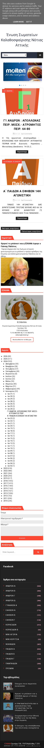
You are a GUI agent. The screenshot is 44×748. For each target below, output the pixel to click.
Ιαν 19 (10, 428)
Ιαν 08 (10, 453)
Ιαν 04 (10, 463)
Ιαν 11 (10, 446)
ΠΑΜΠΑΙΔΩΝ (11, 664)
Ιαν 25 (10, 406)
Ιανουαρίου (10, 391)
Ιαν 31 (10, 394)
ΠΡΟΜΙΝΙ (10, 668)
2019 (6, 478)
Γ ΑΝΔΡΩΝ (9, 91)
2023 (6, 468)
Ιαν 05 (10, 461)
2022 (6, 471)
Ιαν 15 (10, 438)
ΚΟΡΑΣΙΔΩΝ (11, 625)
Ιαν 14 (10, 441)
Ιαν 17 (10, 433)
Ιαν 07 (10, 456)
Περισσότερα (22, 152)
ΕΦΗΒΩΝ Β (10, 615)
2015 (6, 488)
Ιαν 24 (10, 409)
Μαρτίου (9, 386)
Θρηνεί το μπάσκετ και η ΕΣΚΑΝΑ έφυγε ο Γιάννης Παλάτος (26, 696)
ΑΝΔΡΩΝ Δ (10, 601)
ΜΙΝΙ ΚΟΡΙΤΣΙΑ (12, 639)
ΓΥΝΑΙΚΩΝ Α (11, 605)
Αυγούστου (10, 374)
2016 (6, 486)
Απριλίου (9, 384)
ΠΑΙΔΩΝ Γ (10, 659)
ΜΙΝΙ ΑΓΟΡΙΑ (11, 634)
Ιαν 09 (10, 451)
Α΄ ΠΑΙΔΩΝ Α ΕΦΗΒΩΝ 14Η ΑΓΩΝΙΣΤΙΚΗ (22, 416)
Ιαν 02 (10, 466)
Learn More (18, 22)
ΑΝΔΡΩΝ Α (11, 586)
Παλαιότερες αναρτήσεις (31, 231)
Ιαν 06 (10, 458)
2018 (6, 481)
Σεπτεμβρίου (11, 371)
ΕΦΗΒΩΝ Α (11, 610)
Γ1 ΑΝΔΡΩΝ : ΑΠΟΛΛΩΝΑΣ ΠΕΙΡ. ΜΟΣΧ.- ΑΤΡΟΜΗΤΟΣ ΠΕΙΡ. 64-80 (22, 125)
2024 (6, 361)
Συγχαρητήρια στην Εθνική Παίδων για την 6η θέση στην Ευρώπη (27, 718)
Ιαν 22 (10, 421)
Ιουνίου (9, 379)
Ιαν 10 (10, 448)
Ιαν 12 (10, 443)
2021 (6, 473)
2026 (6, 356)
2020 (6, 476)
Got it (29, 22)
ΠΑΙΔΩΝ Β (10, 654)
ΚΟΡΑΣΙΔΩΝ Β (12, 630)
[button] (19, 85)
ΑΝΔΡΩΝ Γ (10, 596)
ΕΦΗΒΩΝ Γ (10, 620)
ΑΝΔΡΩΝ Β (10, 591)
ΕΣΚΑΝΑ (7, 744)
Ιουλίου (9, 376)
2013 (6, 493)
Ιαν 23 (10, 418)
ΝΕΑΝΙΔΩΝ (10, 644)
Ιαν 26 (10, 404)
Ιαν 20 (10, 426)
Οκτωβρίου (10, 369)
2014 (6, 491)
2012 (6, 496)
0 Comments (27, 134)
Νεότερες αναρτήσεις (10, 228)
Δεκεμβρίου (10, 364)
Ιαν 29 (10, 399)
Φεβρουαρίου (11, 389)
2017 (6, 483)
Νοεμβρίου (10, 366)
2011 (6, 498)
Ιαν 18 (10, 431)
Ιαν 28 (10, 401)
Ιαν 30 (10, 396)
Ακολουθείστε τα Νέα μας (22, 340)
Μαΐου (8, 381)
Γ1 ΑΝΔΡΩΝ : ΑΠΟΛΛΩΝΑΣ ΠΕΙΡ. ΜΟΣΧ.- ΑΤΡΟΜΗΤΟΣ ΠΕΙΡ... (22, 412)
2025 (6, 359)
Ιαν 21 (10, 423)
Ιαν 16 (10, 436)
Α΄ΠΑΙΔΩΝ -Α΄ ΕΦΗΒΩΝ (13, 162)
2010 (6, 501)
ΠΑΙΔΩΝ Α (10, 649)
